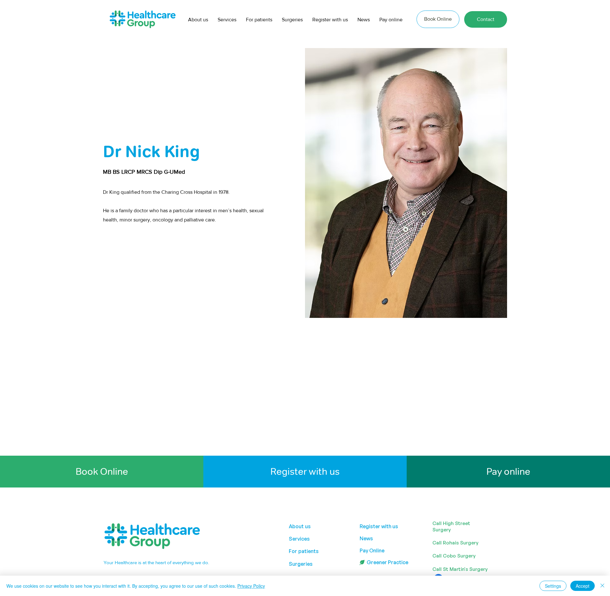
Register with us (305, 471)
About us (300, 526)
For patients (304, 551)
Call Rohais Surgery (455, 543)
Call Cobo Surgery (454, 556)
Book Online (102, 471)
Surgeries (301, 564)
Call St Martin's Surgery (460, 569)
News (366, 538)
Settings (553, 586)
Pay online (508, 471)
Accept (582, 586)
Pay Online (372, 550)
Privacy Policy (251, 586)
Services (299, 539)
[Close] (602, 586)
